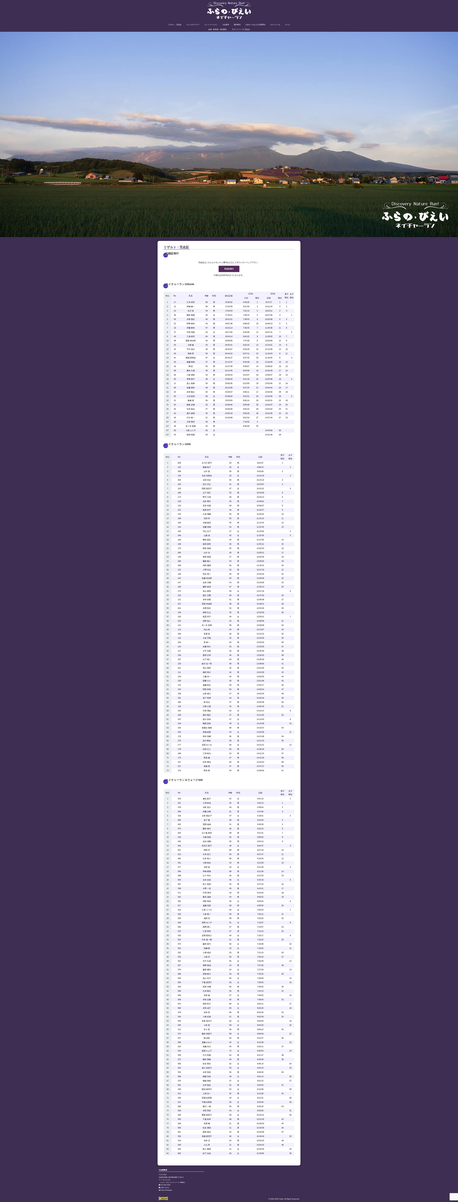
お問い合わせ (165, 1187)
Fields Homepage (166, 1190)
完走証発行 (229, 269)
